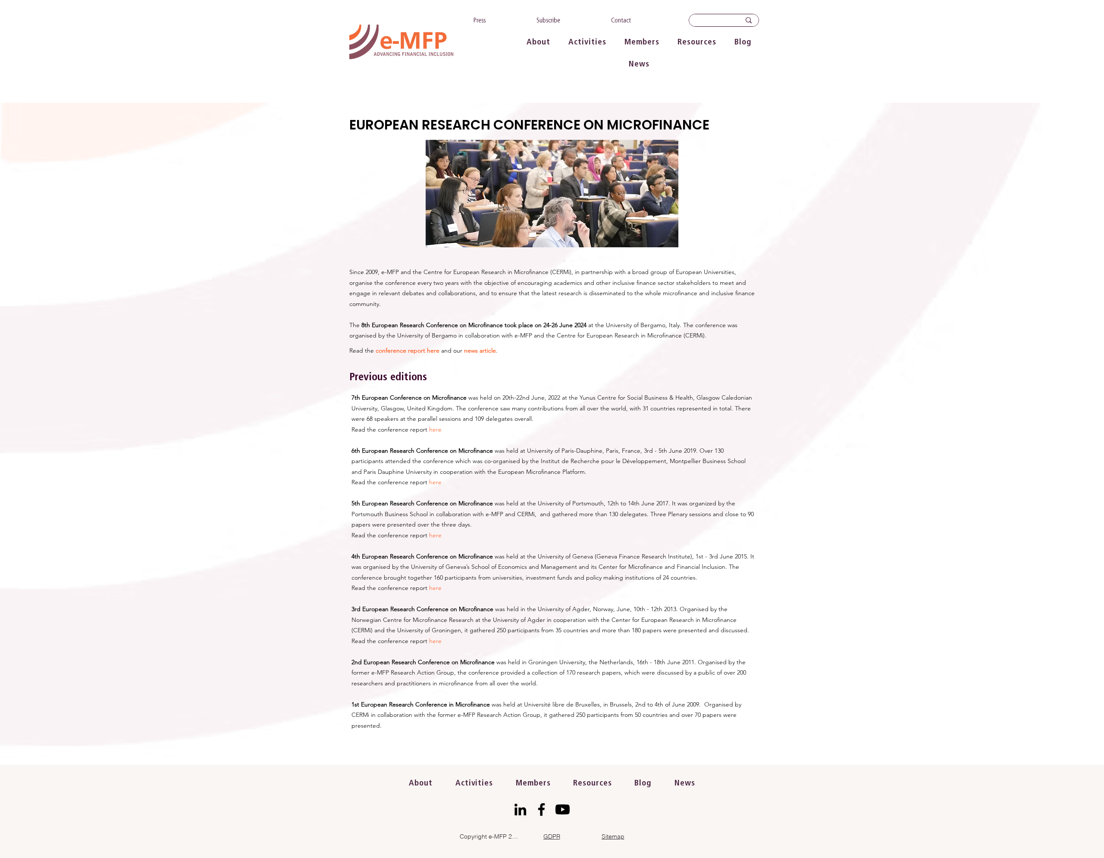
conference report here (407, 350)
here (435, 429)
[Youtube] (562, 809)
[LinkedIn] (520, 809)
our (458, 350)
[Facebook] (541, 809)
